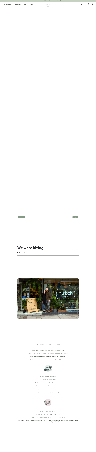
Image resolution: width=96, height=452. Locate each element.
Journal (31, 4)
